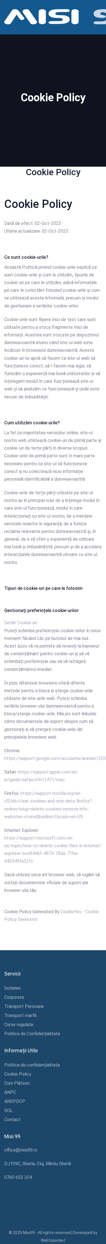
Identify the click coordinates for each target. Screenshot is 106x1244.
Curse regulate (18, 1024)
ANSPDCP (14, 1101)
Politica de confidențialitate (32, 1065)
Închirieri (12, 988)
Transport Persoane (24, 1006)
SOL (8, 1110)
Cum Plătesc (17, 1083)
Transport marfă (20, 1015)
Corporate (14, 997)
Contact (12, 1119)
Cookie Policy (17, 1074)
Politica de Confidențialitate (32, 1033)
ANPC (10, 1092)
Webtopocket (53, 1240)
